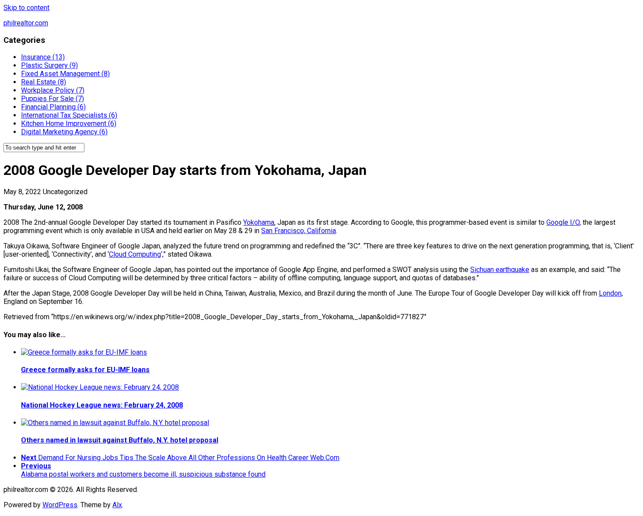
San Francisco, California (298, 231)
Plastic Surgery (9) (49, 65)
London (610, 293)
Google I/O (563, 222)
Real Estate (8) (43, 82)
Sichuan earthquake (499, 269)
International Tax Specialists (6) (69, 115)
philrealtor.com (25, 23)
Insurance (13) (43, 57)
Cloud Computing (135, 254)
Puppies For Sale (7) (52, 98)
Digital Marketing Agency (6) (64, 132)
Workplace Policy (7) (52, 90)
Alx (117, 505)
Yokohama (258, 222)
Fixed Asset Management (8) (65, 74)
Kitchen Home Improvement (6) (68, 123)
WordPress (59, 505)
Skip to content (26, 7)
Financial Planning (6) (53, 107)
